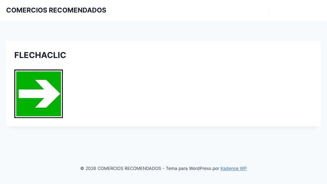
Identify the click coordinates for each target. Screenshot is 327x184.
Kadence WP (233, 168)
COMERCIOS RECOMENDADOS (244, 10)
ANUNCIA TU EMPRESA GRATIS (295, 10)
